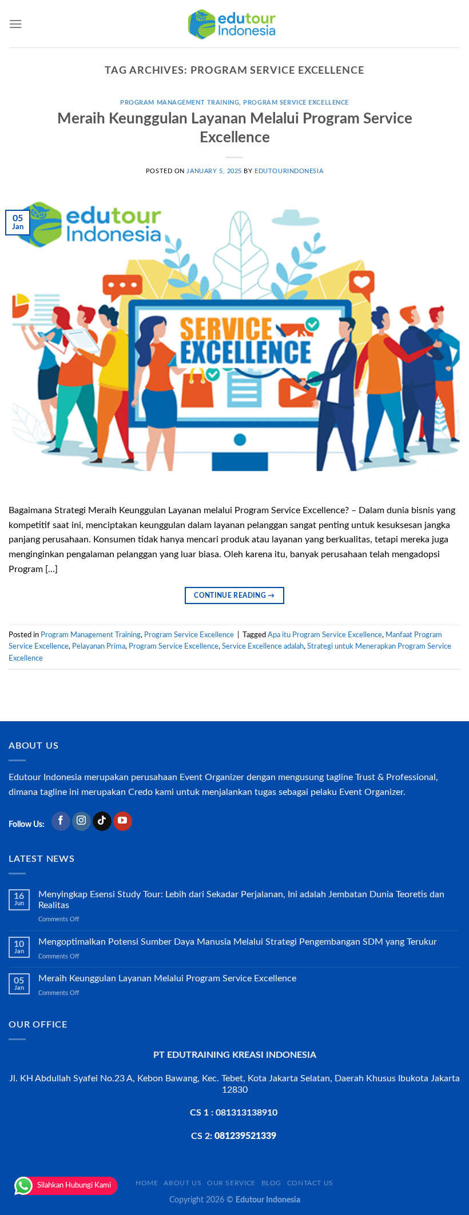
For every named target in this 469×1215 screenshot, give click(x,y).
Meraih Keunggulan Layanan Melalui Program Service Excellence (167, 978)
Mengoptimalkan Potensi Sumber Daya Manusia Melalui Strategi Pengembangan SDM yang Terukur (237, 941)
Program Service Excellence (296, 102)
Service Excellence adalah (263, 646)
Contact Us (310, 1183)
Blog (271, 1183)
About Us (182, 1183)
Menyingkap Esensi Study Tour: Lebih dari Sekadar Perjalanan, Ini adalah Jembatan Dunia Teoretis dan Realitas (241, 900)
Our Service (231, 1183)
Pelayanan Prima (98, 646)
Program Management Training (179, 102)
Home (147, 1183)
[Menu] (15, 24)
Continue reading (234, 595)
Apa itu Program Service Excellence (325, 635)
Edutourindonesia (289, 171)
